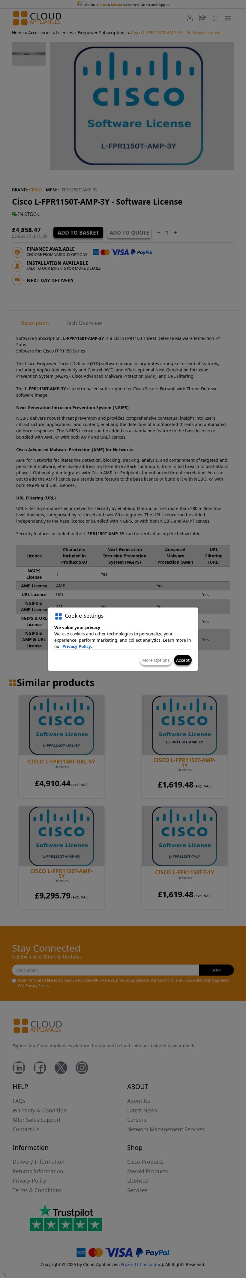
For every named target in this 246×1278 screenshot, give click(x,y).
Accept (183, 660)
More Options (156, 660)
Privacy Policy (76, 646)
